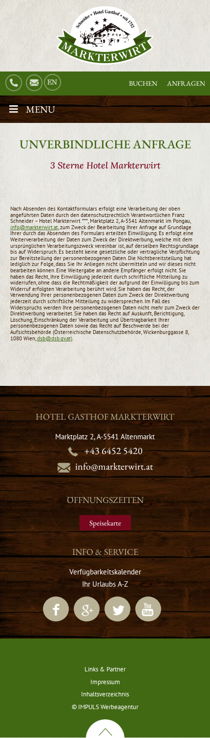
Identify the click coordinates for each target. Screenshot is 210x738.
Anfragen (186, 83)
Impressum (105, 682)
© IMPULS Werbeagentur (105, 707)
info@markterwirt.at (34, 227)
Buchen (143, 83)
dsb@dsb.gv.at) (54, 338)
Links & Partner (105, 669)
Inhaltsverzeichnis (105, 694)
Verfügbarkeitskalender (105, 571)
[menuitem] (53, 82)
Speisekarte (105, 522)
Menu (40, 109)
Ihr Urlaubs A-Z (105, 584)
